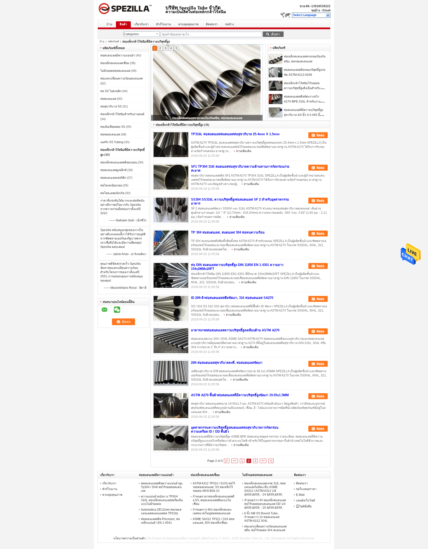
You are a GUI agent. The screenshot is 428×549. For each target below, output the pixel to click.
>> (263, 461)
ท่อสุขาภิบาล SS (111, 106)
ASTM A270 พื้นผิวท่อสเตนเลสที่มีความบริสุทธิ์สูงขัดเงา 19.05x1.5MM (240, 395)
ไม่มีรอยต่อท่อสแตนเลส (115, 71)
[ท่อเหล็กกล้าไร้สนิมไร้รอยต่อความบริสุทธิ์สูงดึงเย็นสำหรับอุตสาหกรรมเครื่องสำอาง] (275, 85)
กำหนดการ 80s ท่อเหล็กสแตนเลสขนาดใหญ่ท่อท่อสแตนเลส (212, 511)
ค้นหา (275, 34)
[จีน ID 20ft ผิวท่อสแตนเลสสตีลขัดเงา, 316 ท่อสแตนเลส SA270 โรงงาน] (171, 308)
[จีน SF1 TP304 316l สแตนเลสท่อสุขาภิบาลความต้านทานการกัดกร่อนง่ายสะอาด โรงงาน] (171, 177)
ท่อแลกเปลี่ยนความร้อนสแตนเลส (121, 78)
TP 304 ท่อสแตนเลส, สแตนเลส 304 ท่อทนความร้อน (228, 232)
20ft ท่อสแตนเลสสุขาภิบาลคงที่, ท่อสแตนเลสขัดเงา (226, 363)
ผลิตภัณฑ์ (113, 41)
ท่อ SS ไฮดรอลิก (110, 91)
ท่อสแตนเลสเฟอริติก (113, 178)
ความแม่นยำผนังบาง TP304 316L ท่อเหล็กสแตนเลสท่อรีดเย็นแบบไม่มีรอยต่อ (162, 500)
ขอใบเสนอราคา (306, 489)
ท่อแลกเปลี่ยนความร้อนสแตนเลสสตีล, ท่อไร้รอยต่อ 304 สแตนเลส (265, 528)
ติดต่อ (320, 135)
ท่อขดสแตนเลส (110, 134)
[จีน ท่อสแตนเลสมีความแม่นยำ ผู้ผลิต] (131, 10)
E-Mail (300, 495)
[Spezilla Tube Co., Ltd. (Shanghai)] (328, 15)
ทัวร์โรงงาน (163, 24)
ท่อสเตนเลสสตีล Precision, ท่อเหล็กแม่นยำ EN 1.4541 (160, 520)
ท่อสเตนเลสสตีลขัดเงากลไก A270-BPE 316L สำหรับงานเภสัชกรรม (302, 101)
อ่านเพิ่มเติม (243, 151)
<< (234, 461)
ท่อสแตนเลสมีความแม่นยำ (117, 55)
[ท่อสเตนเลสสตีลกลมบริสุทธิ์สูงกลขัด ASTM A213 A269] (275, 72)
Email (326, 10)
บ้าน (109, 24)
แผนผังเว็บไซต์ (305, 500)
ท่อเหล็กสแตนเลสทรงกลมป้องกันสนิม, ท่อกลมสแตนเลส (207, 118)
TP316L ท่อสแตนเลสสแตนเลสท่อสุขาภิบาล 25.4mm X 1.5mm (235, 134)
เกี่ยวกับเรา (141, 24)
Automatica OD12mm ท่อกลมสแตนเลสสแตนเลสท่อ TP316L (161, 511)
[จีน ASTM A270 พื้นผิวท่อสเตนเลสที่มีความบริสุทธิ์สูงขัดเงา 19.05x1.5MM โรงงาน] (171, 405)
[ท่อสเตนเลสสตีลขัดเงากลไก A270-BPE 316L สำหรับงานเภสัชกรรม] (275, 99)
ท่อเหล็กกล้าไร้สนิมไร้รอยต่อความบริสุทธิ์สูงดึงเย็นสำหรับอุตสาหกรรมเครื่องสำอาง (302, 88)
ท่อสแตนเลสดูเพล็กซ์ (113, 170)
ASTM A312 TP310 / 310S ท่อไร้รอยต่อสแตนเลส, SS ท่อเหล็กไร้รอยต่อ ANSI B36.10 (214, 487)
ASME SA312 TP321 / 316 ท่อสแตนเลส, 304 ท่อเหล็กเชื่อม (213, 520)
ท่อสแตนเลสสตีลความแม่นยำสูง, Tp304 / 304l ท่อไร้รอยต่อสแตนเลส (162, 487)
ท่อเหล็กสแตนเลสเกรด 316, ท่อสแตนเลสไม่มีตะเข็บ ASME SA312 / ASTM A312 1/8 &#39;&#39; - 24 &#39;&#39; (265, 489)
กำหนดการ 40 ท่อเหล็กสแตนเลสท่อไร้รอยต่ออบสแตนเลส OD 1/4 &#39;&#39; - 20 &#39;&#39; (265, 503)
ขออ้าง (315, 10)
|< (226, 461)
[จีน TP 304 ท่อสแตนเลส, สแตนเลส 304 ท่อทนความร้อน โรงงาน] (171, 243)
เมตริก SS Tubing (111, 142)
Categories (131, 34)
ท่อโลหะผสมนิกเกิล (112, 193)
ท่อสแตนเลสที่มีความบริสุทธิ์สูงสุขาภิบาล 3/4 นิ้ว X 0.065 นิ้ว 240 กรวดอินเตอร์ (303, 115)
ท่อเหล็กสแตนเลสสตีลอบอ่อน (118, 162)
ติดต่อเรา (212, 24)
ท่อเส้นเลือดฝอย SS (112, 127)
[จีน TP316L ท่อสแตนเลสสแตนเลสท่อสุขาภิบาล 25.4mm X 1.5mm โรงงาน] (171, 144)
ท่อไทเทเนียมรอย (111, 185)
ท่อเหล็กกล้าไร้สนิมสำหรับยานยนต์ (122, 114)
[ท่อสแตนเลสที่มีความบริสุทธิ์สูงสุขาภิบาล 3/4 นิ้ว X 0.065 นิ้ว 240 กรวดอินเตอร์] (275, 112)
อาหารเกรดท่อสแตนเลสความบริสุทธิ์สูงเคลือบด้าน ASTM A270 (235, 330)
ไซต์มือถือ (305, 506)
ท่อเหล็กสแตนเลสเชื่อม (114, 63)
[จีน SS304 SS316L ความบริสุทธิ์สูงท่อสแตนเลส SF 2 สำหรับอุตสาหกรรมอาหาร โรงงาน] (171, 210)
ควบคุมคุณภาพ (188, 24)
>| (271, 461)
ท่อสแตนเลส (108, 99)
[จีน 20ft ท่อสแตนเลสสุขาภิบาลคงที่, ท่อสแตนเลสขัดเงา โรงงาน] (171, 373)
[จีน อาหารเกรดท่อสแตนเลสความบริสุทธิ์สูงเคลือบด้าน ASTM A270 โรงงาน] (171, 340)
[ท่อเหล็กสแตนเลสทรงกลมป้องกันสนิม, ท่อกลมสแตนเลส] (275, 59)
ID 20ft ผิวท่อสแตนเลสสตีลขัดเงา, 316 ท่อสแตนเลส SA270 (232, 298)
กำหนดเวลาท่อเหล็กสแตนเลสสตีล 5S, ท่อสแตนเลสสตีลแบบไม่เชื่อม (213, 500)
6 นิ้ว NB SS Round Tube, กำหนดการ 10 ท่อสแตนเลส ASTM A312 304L (261, 517)
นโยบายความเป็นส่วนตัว (129, 538)
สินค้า (123, 24)
